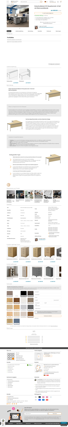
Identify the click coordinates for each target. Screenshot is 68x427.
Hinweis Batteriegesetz (20, 358)
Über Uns (17, 352)
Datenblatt (40, 31)
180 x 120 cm (55, 227)
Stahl (49, 217)
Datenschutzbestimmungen (40, 418)
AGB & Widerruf (19, 423)
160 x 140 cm (50, 230)
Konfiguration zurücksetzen (54, 64)
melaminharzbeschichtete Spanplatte (52, 220)
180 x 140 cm (50, 228)
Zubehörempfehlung (19, 31)
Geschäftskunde (53, 2)
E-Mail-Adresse (37, 308)
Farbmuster (49, 31)
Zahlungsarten (22, 360)
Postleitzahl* (37, 302)
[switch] (3, 425)
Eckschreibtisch (23, 218)
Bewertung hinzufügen (34, 344)
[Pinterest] (14, 403)
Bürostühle (10, 383)
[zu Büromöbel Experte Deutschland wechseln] (44, 375)
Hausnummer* (56, 300)
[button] (31, 2)
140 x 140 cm (55, 229)
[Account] (58, 1)
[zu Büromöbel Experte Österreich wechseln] (46, 375)
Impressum (11, 423)
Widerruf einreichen (38, 423)
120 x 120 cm (55, 230)
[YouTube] (16, 403)
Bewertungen (58, 31)
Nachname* (37, 294)
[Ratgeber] (7, 403)
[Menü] (8, 2)
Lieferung (17, 360)
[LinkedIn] (12, 403)
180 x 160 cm (50, 229)
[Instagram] (10, 403)
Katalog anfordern (19, 357)
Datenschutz (28, 423)
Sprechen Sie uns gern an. (47, 23)
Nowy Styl (22, 238)
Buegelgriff (50, 214)
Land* (36, 304)
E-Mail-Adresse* (28, 413)
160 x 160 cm (55, 228)
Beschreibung (30, 31)
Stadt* (45, 302)
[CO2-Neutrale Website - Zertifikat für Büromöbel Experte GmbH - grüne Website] (30, 365)
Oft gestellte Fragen (19, 355)
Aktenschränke (10, 385)
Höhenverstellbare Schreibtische (13, 381)
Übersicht (9, 31)
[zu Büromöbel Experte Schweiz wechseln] (47, 375)
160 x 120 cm (50, 227)
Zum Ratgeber (47, 355)
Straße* (36, 300)
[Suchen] (41, 1)
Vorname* (37, 291)
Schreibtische (10, 382)
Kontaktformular (42, 239)
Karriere (17, 354)
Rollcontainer (10, 386)
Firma (36, 297)
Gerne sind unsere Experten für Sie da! (46, 27)
